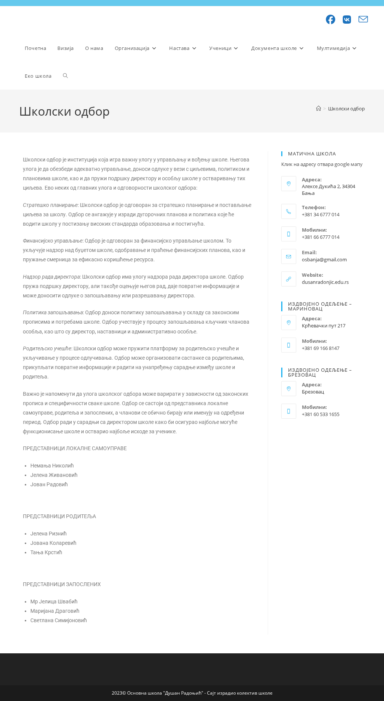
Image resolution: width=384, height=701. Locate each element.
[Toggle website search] (65, 76)
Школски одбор (346, 108)
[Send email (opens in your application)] (359, 19)
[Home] (318, 108)
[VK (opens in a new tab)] (343, 19)
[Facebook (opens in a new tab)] (326, 19)
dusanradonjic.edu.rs (325, 282)
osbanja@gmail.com (324, 259)
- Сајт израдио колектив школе (238, 693)
